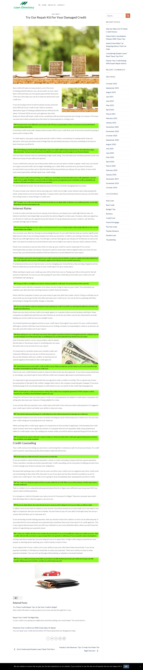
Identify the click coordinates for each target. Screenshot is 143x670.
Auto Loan (110, 201)
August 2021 (111, 92)
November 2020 (112, 131)
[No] (140, 667)
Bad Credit (56, 14)
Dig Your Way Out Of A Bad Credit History (116, 30)
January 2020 (111, 175)
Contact (61, 5)
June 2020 (110, 153)
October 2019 (111, 187)
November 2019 (112, 183)
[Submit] (128, 15)
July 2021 (109, 97)
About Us (52, 5)
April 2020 (110, 161)
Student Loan (111, 235)
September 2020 (112, 140)
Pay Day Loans (111, 227)
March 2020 (111, 166)
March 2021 (111, 114)
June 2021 (110, 101)
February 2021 (111, 118)
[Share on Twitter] (52, 638)
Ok (126, 666)
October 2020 (111, 135)
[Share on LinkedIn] (64, 638)
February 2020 (111, 170)
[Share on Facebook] (48, 638)
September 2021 (112, 88)
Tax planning (111, 240)
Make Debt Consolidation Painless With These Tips (116, 37)
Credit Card (110, 218)
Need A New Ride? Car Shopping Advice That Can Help (116, 46)
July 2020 (109, 148)
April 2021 (110, 110)
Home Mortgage (112, 222)
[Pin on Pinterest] (60, 638)
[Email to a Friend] (56, 638)
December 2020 (112, 127)
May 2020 (110, 157)
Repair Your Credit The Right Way (26, 617)
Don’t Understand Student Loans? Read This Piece (35, 649)
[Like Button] (15, 598)
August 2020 (111, 144)
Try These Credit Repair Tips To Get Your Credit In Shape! (35, 607)
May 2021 (110, 105)
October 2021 (111, 83)
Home (44, 5)
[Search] (39, 5)
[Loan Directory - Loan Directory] (24, 5)
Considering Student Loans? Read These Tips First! (116, 54)
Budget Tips (111, 209)
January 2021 (111, 123)
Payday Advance (112, 231)
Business (109, 214)
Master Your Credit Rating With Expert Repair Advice (116, 62)
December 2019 (112, 179)
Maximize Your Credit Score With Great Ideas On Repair (34, 628)
